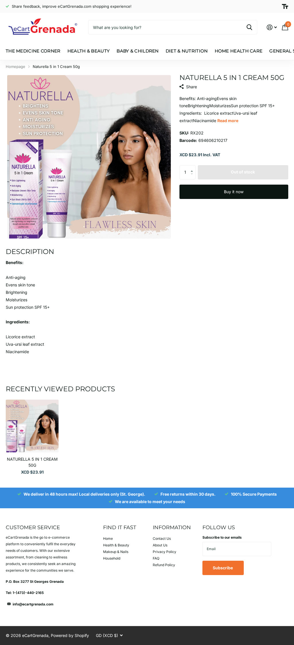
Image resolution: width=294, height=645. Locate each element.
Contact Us (162, 538)
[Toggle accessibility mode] (285, 6)
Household (111, 558)
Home (108, 538)
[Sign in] (271, 27)
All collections (33, 57)
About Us (160, 545)
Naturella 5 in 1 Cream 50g (32, 462)
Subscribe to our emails (222, 537)
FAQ (156, 558)
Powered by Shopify (70, 635)
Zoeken (249, 27)
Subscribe (223, 567)
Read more (227, 120)
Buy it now (233, 191)
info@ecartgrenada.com (33, 604)
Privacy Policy (164, 552)
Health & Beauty (116, 545)
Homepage (15, 66)
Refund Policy (164, 565)
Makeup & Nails (115, 552)
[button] (193, 167)
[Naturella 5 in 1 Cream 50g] (32, 426)
